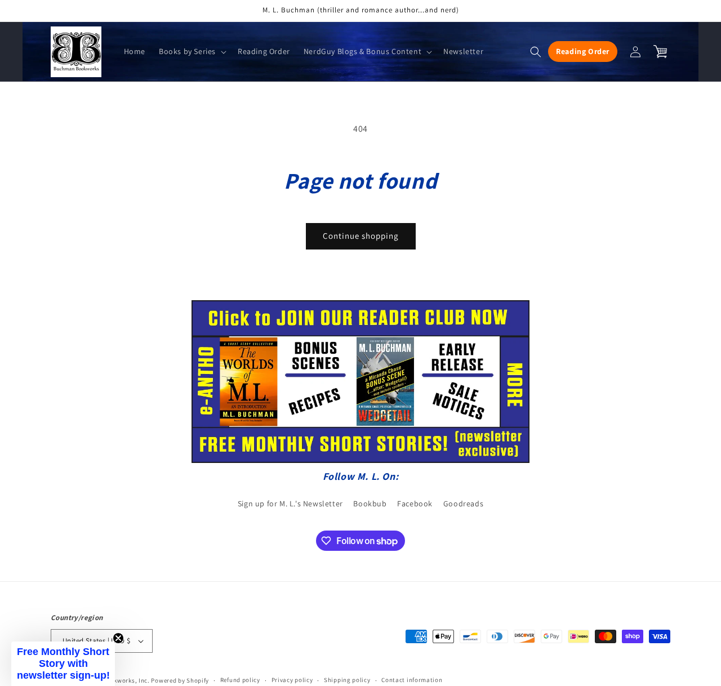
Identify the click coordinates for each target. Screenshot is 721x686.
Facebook (415, 503)
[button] (191, 51)
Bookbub (369, 503)
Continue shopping (361, 235)
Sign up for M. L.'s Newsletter (290, 503)
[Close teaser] (118, 638)
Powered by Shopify (180, 680)
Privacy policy (292, 680)
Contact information (411, 680)
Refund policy (240, 680)
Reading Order (582, 51)
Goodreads (463, 503)
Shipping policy (347, 680)
